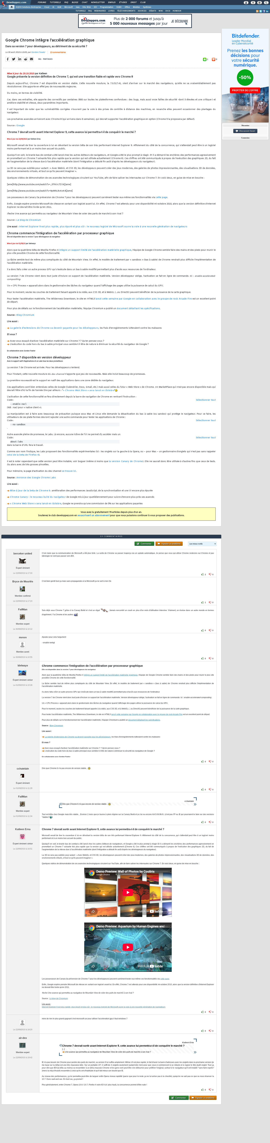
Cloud (46, 7)
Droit (133, 2)
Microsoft (68, 7)
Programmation (106, 7)
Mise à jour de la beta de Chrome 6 (30, 490)
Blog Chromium (25, 315)
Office (127, 7)
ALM (59, 7)
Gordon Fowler (38, 52)
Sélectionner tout (206, 400)
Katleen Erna (22, 829)
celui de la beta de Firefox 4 (23, 454)
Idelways (23, 665)
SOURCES (142, 11)
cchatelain (23, 768)
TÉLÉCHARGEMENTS (126, 11)
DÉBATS (152, 11)
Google (20, 125)
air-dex (23, 1038)
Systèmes (147, 7)
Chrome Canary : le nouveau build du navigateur (38, 497)
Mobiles (136, 7)
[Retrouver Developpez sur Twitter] (260, 11)
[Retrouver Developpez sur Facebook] (264, 11)
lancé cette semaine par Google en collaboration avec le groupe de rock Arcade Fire (143, 298)
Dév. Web (86, 7)
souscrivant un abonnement (94, 515)
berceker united (22, 553)
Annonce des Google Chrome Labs (36, 477)
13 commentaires (58, 52)
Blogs (74, 2)
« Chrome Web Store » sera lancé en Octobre (88, 390)
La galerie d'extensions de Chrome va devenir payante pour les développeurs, (54, 328)
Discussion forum (246, 131)
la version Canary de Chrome (126, 461)
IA (53, 7)
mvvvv (23, 637)
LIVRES (111, 11)
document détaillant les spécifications (138, 308)
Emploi (112, 2)
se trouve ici (69, 471)
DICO (167, 11)
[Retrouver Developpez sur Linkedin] (267, 11)
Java (77, 7)
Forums (41, 2)
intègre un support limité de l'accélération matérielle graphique (95, 250)
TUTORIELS (81, 11)
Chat (84, 2)
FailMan (22, 609)
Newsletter (98, 2)
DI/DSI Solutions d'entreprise (28, 7)
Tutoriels (55, 2)
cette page (161, 197)
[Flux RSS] (257, 11)
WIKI (161, 11)
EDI (95, 7)
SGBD (119, 7)
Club (142, 2)
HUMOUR (177, 11)
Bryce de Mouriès (22, 581)
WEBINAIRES (100, 11)
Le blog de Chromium (28, 220)
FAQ (66, 2)
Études (123, 2)
